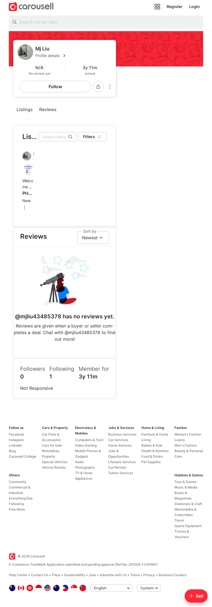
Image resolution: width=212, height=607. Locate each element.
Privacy (149, 575)
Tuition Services (120, 473)
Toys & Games (185, 482)
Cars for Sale (52, 445)
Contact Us (39, 575)
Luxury (179, 440)
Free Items (17, 509)
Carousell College (22, 456)
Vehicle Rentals (54, 467)
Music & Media (185, 487)
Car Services (118, 440)
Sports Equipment (188, 526)
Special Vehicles (54, 462)
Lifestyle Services (122, 462)
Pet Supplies (151, 462)
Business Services (122, 434)
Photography (85, 467)
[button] (73, 55)
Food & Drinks (152, 456)
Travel (179, 520)
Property (48, 456)
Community (17, 482)
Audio (79, 462)
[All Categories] (157, 6)
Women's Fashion (187, 434)
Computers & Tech (89, 440)
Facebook (16, 434)
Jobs (92, 575)
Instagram (16, 440)
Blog (12, 451)
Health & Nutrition (155, 451)
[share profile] (98, 86)
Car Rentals (117, 467)
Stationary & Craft (188, 504)
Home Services (120, 445)
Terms (135, 575)
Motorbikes (50, 451)
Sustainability (74, 575)
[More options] (110, 86)
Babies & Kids (151, 445)
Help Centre (18, 575)
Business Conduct (173, 575)
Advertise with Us (113, 575)
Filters (89, 136)
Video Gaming (86, 445)
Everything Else (21, 498)
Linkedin (15, 445)
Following (16, 504)
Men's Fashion (185, 445)
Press (56, 575)
